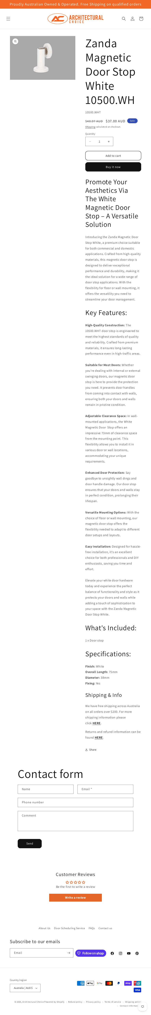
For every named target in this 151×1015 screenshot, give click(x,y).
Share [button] (93, 749)
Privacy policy (93, 1001)
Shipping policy (133, 1001)
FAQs (92, 928)
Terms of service (113, 1001)
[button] (8, 18)
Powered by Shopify (54, 1001)
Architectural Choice (33, 1001)
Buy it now (113, 167)
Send (29, 843)
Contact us (105, 928)
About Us (45, 928)
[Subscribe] (68, 953)
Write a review (75, 897)
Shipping (90, 126)
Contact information (130, 1005)
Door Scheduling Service (69, 928)
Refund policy (75, 1001)
